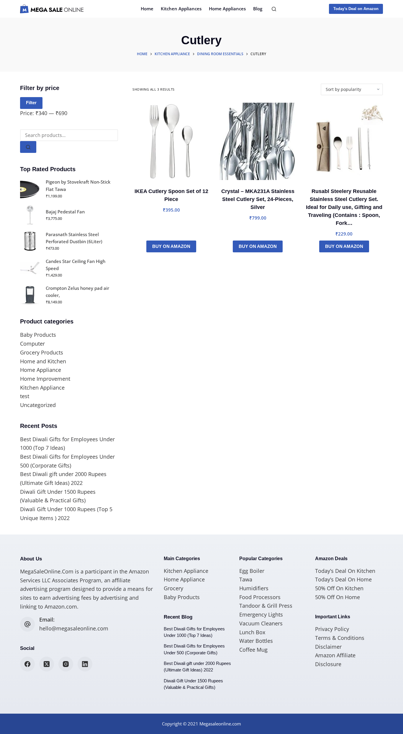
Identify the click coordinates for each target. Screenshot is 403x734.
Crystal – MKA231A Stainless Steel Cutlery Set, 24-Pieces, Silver (257, 199)
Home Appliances (227, 9)
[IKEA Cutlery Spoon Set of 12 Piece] (171, 141)
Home (147, 9)
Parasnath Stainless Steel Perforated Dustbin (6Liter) (74, 238)
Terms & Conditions (339, 637)
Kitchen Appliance (42, 387)
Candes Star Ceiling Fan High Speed (75, 265)
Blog (257, 9)
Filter (31, 102)
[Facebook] (27, 664)
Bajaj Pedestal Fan (65, 212)
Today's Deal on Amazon (356, 8)
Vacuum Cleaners (261, 623)
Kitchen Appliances (181, 9)
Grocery (173, 588)
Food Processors (260, 597)
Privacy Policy (332, 628)
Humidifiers (253, 588)
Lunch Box (252, 632)
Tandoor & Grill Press (265, 605)
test (24, 396)
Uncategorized (38, 404)
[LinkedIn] (85, 664)
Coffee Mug (253, 649)
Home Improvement (45, 378)
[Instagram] (65, 664)
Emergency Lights (261, 614)
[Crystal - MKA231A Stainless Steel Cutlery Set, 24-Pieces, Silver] (257, 141)
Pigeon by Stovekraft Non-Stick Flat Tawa (78, 185)
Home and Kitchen (43, 361)
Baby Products (38, 334)
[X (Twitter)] (46, 664)
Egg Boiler (251, 570)
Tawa (245, 579)
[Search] (274, 9)
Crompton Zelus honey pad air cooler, (77, 291)
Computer (32, 343)
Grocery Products (41, 352)
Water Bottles (256, 640)
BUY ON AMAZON (171, 246)
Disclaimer (328, 646)
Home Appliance (40, 369)
